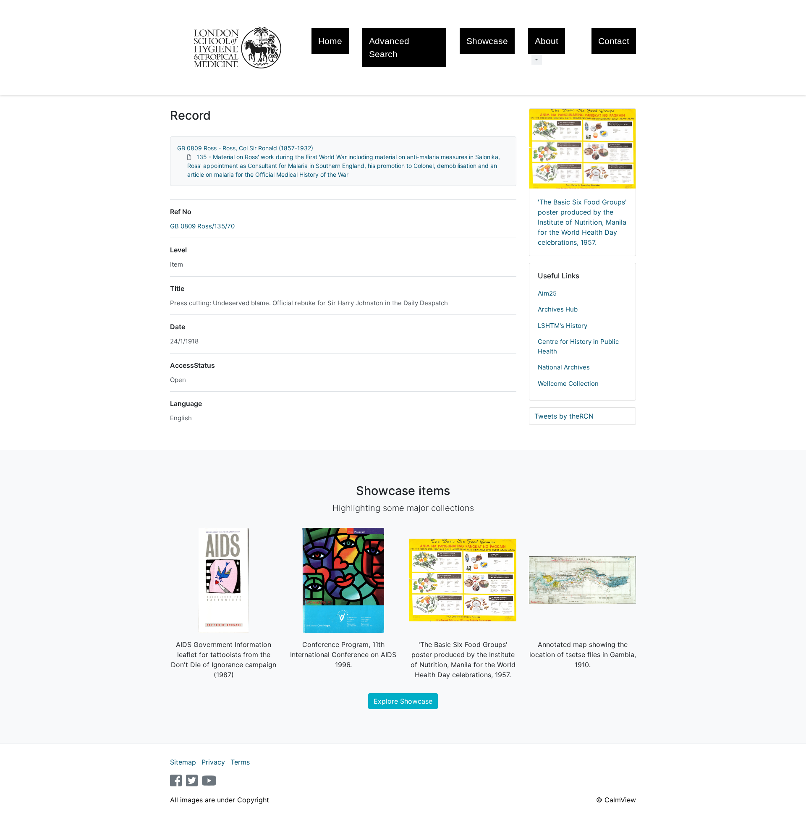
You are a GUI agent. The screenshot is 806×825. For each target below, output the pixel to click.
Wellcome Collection (568, 384)
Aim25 (547, 293)
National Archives (564, 367)
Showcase (487, 41)
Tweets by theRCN (564, 416)
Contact (613, 41)
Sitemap (183, 762)
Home (330, 41)
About (546, 41)
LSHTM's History (562, 326)
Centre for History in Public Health (578, 346)
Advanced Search (389, 47)
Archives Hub (558, 309)
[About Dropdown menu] (536, 59)
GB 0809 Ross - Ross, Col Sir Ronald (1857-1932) (245, 148)
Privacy (213, 762)
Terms (240, 762)
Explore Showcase (403, 701)
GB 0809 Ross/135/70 (202, 226)
